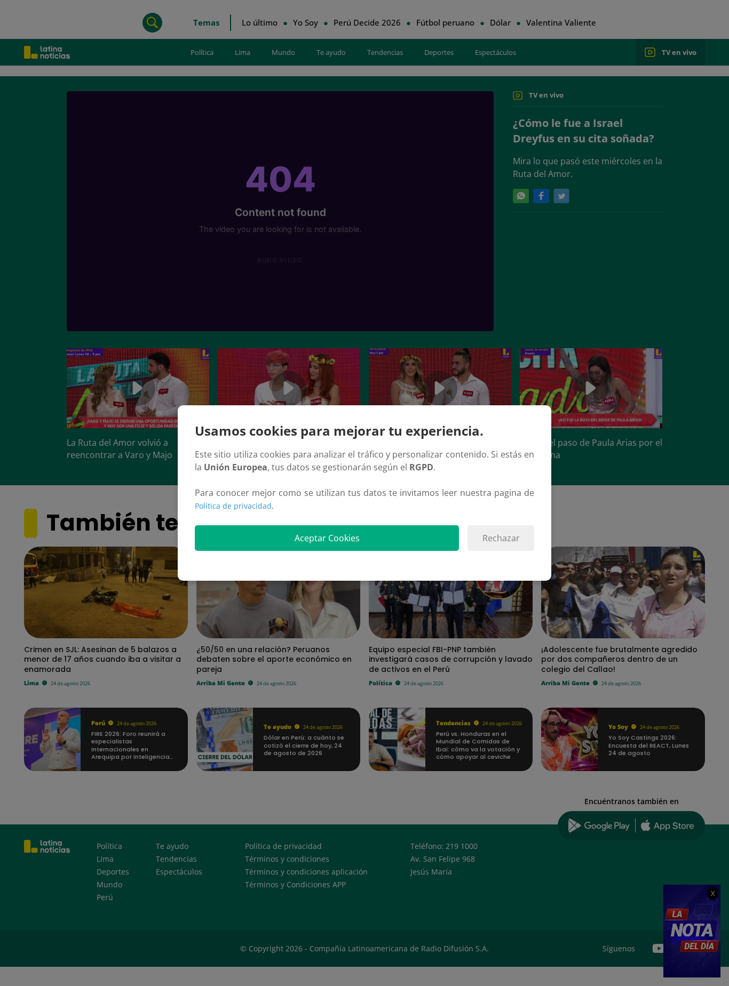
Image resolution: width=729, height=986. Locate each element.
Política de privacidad (233, 506)
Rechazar (501, 538)
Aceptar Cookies (327, 538)
